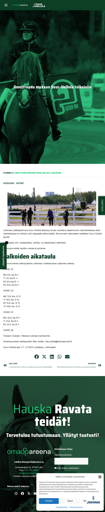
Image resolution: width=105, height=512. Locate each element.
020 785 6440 (31, 470)
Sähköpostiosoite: (63, 455)
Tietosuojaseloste (76, 507)
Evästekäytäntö (62, 507)
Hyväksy (49, 501)
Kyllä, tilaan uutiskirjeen (67, 468)
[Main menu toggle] (6, 5)
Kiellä (70, 501)
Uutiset (20, 183)
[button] (100, 477)
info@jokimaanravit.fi (29, 473)
